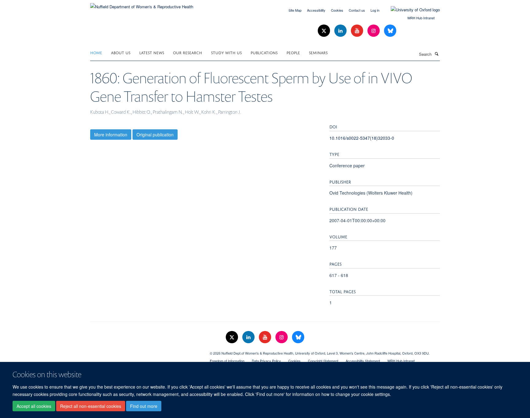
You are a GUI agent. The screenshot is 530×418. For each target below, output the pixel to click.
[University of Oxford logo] (411, 9)
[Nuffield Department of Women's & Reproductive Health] (141, 4)
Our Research (187, 52)
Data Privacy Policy (266, 360)
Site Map (295, 10)
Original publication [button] (155, 134)
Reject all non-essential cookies (90, 406)
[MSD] (145, 350)
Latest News (151, 52)
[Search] (436, 53)
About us (120, 52)
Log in (375, 10)
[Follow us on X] (324, 31)
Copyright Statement (323, 360)
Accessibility (316, 10)
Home (96, 52)
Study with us (226, 52)
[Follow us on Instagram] (374, 31)
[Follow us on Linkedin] (341, 31)
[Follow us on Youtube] (357, 31)
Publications (264, 52)
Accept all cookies (34, 406)
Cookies (337, 10)
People (293, 52)
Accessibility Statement (363, 360)
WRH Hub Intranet (421, 17)
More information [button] (110, 134)
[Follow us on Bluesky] (390, 31)
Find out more (143, 406)
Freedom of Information (227, 360)
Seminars (318, 52)
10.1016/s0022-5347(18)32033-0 (361, 138)
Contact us (357, 10)
